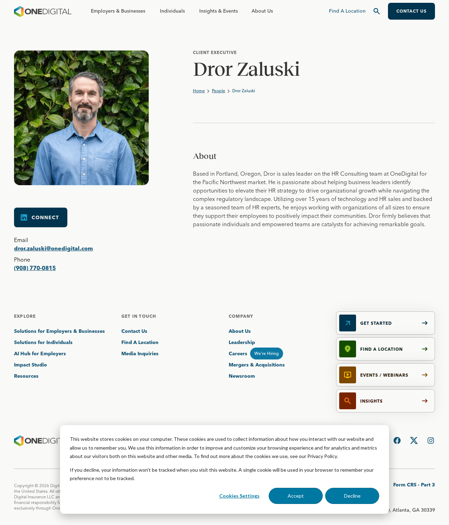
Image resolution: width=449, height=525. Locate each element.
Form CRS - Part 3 (414, 485)
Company (241, 316)
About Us (262, 11)
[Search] (376, 11)
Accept (296, 496)
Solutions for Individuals (43, 342)
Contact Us (134, 331)
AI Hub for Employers (40, 353)
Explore (25, 316)
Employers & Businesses (118, 11)
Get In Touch (138, 316)
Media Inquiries (140, 353)
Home (199, 90)
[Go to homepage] (43, 11)
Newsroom (242, 376)
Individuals (172, 11)
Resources (26, 376)
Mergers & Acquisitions (257, 365)
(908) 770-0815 (35, 267)
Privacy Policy (322, 456)
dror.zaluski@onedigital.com (53, 248)
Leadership (242, 342)
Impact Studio (30, 365)
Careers (238, 353)
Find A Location (140, 342)
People (218, 90)
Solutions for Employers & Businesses (59, 331)
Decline (352, 496)
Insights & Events (218, 11)
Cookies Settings (239, 496)
